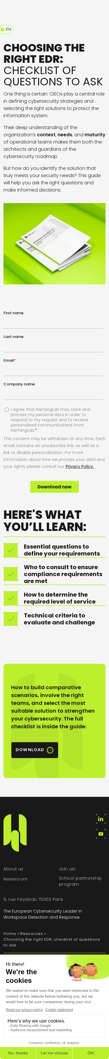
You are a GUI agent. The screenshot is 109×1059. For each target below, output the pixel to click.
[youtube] (101, 834)
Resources (31, 933)
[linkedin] (101, 818)
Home (9, 933)
